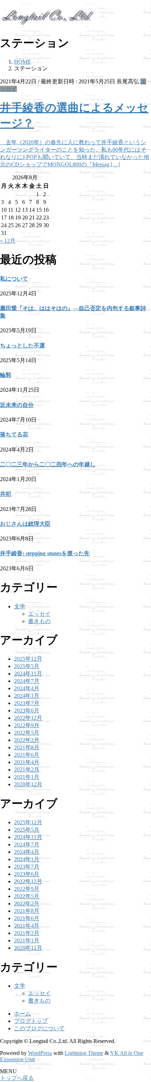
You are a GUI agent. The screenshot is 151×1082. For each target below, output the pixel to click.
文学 (19, 606)
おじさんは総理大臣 (25, 524)
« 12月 (7, 241)
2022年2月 (26, 740)
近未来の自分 (17, 405)
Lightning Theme (84, 1053)
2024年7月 (26, 681)
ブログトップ (31, 1021)
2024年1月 (26, 696)
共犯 (5, 494)
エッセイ (39, 614)
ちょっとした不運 (22, 345)
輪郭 (5, 375)
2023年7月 (26, 703)
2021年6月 (26, 755)
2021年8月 (26, 747)
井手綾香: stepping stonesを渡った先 (45, 553)
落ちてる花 (14, 434)
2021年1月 (26, 777)
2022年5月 (26, 733)
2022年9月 (26, 725)
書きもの (39, 621)
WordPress (40, 1053)
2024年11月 (28, 674)
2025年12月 (28, 659)
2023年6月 (26, 710)
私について (14, 279)
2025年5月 (26, 666)
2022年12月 (28, 718)
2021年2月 (26, 770)
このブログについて (39, 1028)
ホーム (22, 1014)
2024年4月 (26, 688)
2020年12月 (28, 784)
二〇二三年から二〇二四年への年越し (48, 464)
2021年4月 (26, 762)
